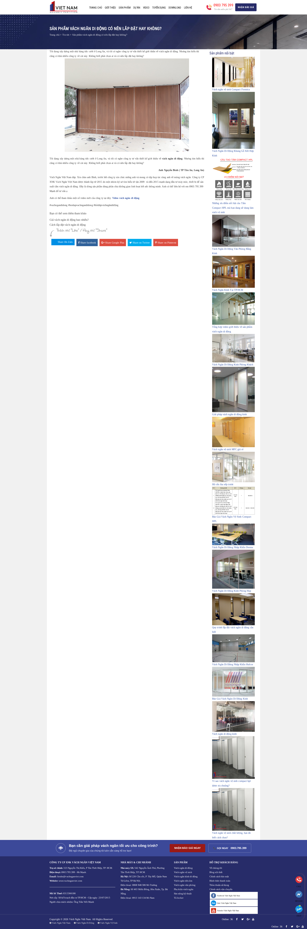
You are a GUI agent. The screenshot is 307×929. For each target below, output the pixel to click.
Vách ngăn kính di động (186, 876)
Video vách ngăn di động (125, 198)
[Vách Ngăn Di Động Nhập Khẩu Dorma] (233, 534)
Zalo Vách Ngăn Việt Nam (226, 903)
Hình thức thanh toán (219, 880)
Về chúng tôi (215, 868)
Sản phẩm (125, 7)
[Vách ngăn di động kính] (233, 716)
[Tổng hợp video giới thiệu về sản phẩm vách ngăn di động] (233, 308)
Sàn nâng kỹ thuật (183, 893)
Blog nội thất (215, 872)
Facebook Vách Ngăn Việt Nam (228, 896)
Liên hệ (188, 7)
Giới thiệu (110, 7)
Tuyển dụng (159, 7)
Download (175, 7)
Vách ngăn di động (183, 868)
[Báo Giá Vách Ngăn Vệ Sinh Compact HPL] (233, 500)
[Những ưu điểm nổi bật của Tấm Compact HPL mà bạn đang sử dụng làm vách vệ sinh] (233, 179)
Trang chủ (95, 7)
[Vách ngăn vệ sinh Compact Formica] (233, 72)
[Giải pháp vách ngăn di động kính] (233, 389)
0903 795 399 (223, 5)
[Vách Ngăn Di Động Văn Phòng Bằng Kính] (233, 230)
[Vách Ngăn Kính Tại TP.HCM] (233, 271)
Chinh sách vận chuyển (220, 889)
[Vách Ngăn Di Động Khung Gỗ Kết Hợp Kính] (233, 120)
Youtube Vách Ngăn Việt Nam (228, 911)
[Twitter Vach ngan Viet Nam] (242, 919)
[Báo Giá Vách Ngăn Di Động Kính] (233, 681)
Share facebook (88, 242)
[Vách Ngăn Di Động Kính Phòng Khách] (233, 348)
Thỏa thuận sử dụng (219, 885)
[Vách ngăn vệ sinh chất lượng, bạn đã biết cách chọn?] (233, 809)
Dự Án (136, 7)
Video (146, 7)
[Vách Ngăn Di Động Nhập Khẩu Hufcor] (233, 648)
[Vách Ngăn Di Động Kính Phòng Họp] (233, 569)
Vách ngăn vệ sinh (183, 872)
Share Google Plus (114, 242)
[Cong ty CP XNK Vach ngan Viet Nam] (65, 7)
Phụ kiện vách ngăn (183, 889)
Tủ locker (178, 897)
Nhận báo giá (246, 7)
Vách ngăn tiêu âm (183, 880)
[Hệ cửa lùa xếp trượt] (233, 466)
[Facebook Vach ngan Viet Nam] (237, 919)
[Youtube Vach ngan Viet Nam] (253, 919)
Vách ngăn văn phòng (184, 885)
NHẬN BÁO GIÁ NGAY (187, 848)
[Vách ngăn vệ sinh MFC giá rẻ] (233, 431)
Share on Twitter (141, 242)
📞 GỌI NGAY (229, 848)
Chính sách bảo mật (219, 876)
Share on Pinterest (166, 242)
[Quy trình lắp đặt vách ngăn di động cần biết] (233, 609)
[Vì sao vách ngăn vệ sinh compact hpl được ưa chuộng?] (233, 757)
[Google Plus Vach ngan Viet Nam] (248, 919)
